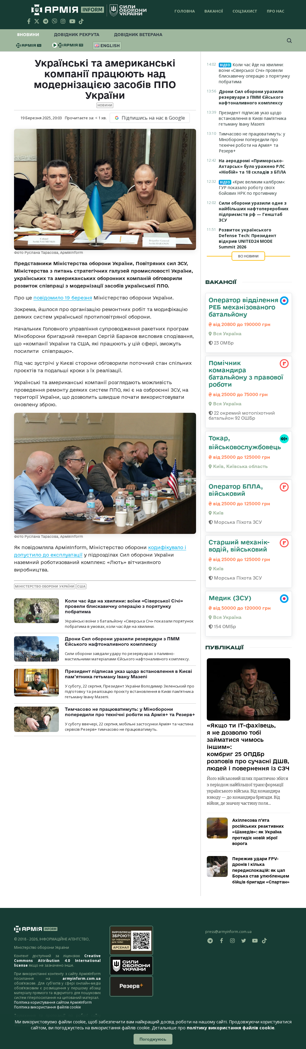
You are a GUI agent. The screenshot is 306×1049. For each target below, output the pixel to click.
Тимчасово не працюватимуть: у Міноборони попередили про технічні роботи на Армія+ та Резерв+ (130, 712)
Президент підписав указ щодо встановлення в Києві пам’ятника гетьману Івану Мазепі (128, 674)
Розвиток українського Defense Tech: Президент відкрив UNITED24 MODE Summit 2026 (247, 238)
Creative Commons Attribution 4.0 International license (57, 960)
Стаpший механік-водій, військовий (239, 545)
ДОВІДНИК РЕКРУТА (76, 34)
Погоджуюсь (153, 1039)
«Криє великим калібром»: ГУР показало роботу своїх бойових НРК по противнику (252, 187)
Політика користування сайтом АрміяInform (53, 1002)
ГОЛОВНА (185, 11)
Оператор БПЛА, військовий (236, 490)
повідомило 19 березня (62, 297)
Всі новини (248, 256)
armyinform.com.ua (81, 978)
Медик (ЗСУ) (230, 597)
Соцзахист (244, 11)
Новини (104, 105)
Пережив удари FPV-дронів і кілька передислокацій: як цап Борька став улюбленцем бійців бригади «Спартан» (261, 870)
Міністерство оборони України (44, 586)
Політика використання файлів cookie (47, 1007)
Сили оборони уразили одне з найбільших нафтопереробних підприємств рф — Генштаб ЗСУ (253, 211)
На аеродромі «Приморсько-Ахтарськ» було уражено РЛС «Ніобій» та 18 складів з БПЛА (252, 166)
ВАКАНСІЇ (213, 11)
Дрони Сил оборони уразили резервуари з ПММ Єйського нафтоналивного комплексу (122, 641)
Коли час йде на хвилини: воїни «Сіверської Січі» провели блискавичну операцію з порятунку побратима (124, 606)
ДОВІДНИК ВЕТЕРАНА (138, 34)
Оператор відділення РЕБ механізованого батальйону (244, 307)
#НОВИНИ (28, 34)
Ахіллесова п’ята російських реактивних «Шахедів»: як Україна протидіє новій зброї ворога (258, 832)
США (81, 586)
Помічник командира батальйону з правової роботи (246, 373)
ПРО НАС (275, 11)
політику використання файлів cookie (230, 1028)
